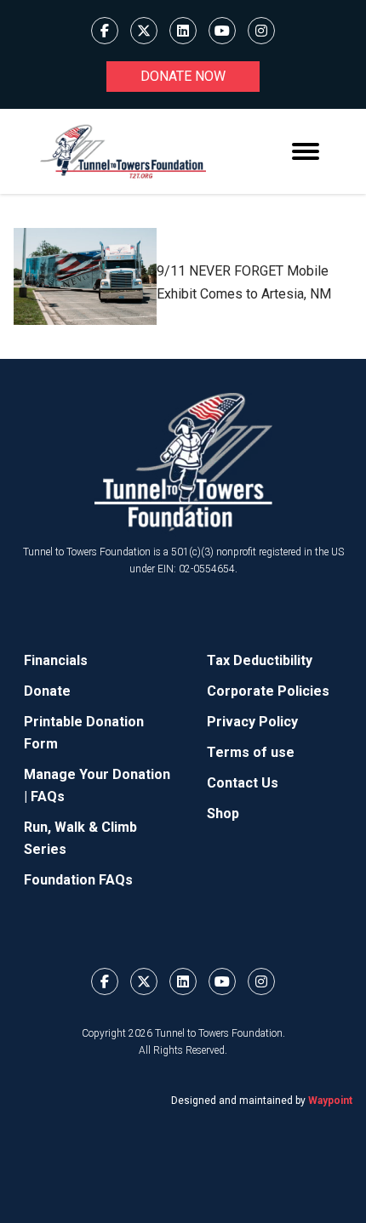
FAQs (48, 796)
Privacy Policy (252, 722)
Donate (47, 691)
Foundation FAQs (78, 880)
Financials (56, 660)
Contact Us (242, 783)
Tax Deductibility (259, 660)
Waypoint (330, 1100)
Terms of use (251, 752)
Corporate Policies (268, 691)
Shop (223, 813)
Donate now (183, 76)
